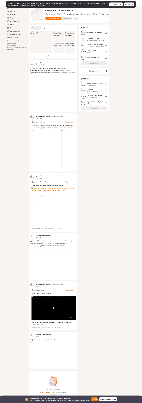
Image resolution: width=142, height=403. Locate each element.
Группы (83, 79)
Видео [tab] (45, 28)
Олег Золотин (91, 50)
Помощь (20, 41)
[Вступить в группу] (106, 84)
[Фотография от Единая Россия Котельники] (37, 14)
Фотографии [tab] (35, 28)
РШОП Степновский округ (96, 44)
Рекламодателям (12, 41)
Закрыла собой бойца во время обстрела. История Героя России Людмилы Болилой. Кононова (53, 322)
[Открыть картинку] (55, 91)
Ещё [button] (14, 43)
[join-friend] (106, 33)
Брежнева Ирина (93, 58)
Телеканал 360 (40, 290)
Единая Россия (40, 122)
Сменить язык (11, 37)
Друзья (83, 27)
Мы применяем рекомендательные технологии (16, 47)
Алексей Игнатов (93, 38)
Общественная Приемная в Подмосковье (101, 95)
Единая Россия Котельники (96, 83)
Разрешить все (116, 4)
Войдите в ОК (44, 392)
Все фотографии (53, 56)
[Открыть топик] (53, 69)
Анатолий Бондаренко (94, 33)
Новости (10, 43)
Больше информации (38, 5)
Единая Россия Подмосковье (44, 182)
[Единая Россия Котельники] (32, 64)
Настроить (129, 4)
